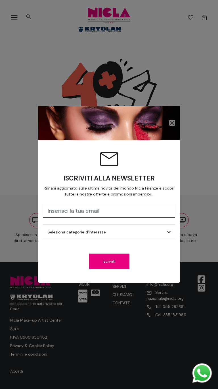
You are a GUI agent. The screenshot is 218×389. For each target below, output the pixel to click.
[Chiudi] (172, 123)
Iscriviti (109, 261)
